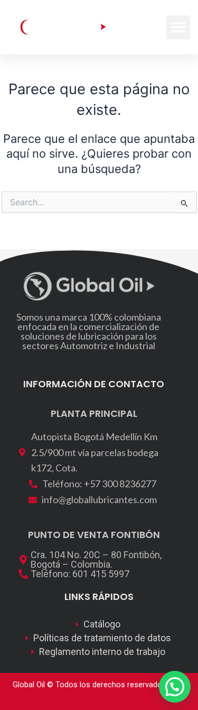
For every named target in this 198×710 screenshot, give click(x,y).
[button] (178, 27)
